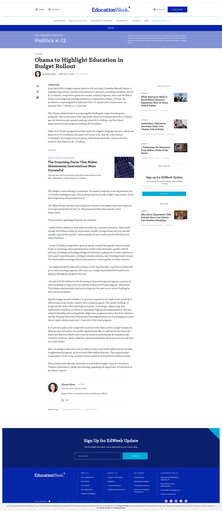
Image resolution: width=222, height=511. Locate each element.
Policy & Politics (78, 21)
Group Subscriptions (142, 485)
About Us (85, 473)
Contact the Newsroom (116, 489)
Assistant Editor (67, 388)
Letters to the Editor (115, 477)
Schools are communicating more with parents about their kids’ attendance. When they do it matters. (74, 176)
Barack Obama (91, 409)
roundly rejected (56, 234)
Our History (85, 481)
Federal (39, 54)
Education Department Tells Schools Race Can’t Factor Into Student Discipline (156, 217)
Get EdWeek (139, 473)
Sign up (135, 456)
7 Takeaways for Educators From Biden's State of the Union (155, 150)
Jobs (146, 21)
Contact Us (112, 473)
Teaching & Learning (102, 21)
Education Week (80, 388)
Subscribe (177, 9)
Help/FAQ (111, 481)
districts (52, 273)
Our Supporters (87, 489)
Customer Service (114, 485)
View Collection (164, 166)
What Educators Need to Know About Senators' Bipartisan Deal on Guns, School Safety (154, 101)
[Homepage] (111, 9)
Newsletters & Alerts (141, 481)
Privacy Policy (121, 501)
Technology (122, 21)
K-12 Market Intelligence (170, 490)
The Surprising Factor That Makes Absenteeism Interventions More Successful (72, 166)
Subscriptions (139, 477)
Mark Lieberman (147, 134)
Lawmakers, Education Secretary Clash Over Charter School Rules (153, 126)
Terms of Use (104, 501)
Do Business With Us (169, 473)
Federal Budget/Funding (72, 409)
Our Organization (87, 477)
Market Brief (159, 21)
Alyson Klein (50, 74)
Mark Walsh (145, 225)
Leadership (59, 21)
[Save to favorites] (37, 92)
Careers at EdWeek (88, 493)
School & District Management (61, 158)
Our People (85, 485)
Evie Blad (144, 110)
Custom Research (167, 494)
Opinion (136, 21)
